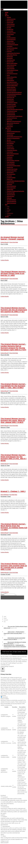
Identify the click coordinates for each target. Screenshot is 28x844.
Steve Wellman (5, 494)
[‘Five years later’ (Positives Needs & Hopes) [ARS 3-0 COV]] (5, 626)
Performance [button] (4, 805)
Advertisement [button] (4, 824)
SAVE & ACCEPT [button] (5, 842)
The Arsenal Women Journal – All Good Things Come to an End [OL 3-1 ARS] (13, 273)
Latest (5, 616)
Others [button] (2, 834)
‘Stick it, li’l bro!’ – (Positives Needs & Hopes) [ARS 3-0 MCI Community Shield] (14, 632)
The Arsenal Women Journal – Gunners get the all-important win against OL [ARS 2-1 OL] (14, 310)
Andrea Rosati (4, 242)
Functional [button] (3, 795)
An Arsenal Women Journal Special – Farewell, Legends (12, 238)
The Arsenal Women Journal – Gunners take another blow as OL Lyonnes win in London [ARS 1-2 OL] (14, 566)
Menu (2, 9)
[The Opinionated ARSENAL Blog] (14, 8)
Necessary (5, 697)
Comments (6, 619)
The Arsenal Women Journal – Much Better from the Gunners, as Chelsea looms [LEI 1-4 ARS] (14, 527)
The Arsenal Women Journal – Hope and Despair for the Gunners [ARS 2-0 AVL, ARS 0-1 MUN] (13, 458)
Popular (5, 618)
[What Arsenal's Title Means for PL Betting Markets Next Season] (5, 642)
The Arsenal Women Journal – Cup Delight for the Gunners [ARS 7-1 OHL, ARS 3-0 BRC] (13, 386)
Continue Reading (5, 260)
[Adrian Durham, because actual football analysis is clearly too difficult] (5, 638)
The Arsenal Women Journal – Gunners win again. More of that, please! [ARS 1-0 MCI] (13, 420)
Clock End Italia (13, 242)
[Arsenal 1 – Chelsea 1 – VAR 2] (4, 488)
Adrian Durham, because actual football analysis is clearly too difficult (14, 638)
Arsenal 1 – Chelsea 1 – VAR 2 (13, 491)
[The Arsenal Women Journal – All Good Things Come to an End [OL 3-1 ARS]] (4, 268)
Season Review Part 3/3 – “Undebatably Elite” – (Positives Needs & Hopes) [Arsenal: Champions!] (15, 645)
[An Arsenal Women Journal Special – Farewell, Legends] (4, 234)
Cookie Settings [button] (4, 666)
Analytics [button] (3, 815)
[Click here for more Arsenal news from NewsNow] (12, 597)
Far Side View (13, 494)
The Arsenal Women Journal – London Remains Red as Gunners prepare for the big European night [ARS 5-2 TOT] (13, 347)
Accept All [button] (11, 666)
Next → (6, 593)
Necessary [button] (3, 695)
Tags (5, 621)
